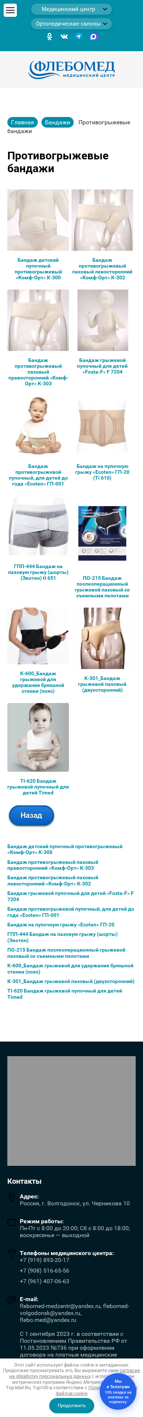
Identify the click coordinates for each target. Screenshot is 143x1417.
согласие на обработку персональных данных (74, 1373)
